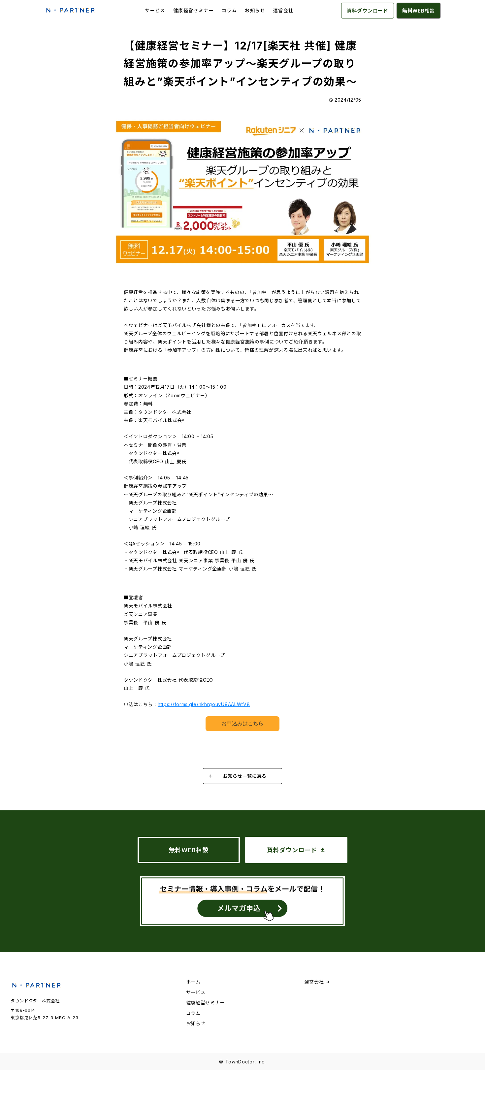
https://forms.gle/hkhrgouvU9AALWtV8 (204, 704)
